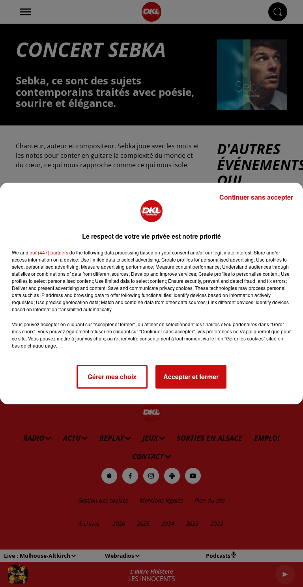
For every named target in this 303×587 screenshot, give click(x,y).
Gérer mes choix (112, 376)
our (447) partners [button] (49, 252)
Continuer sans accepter (256, 197)
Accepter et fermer (191, 376)
